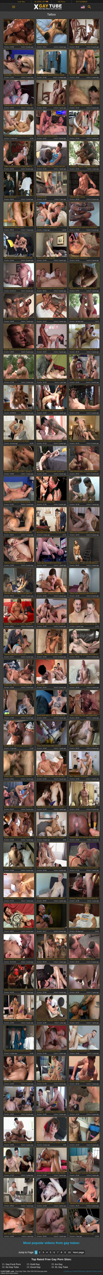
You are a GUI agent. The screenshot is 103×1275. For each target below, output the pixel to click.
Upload (88, 1271)
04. (34, 1267)
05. (57, 1264)
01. (11, 1264)
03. (33, 1264)
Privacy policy (97, 1271)
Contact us (67, 1271)
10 (69, 1252)
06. (60, 1267)
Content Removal (78, 1271)
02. (10, 1267)
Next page (78, 1252)
